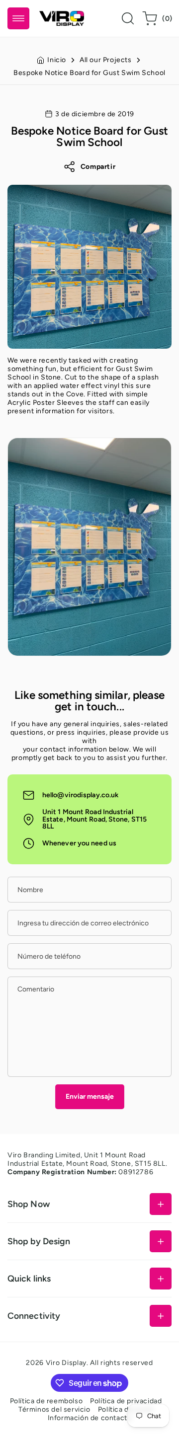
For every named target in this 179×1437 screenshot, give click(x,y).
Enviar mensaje (90, 1096)
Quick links (29, 1278)
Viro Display (66, 1363)
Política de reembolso (46, 1401)
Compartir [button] (98, 166)
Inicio (56, 60)
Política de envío (125, 1409)
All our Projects (106, 60)
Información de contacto (90, 1418)
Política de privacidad (126, 1401)
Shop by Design (38, 1241)
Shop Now (28, 1204)
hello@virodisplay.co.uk (80, 795)
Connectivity (33, 1315)
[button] (18, 18)
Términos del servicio (54, 1409)
